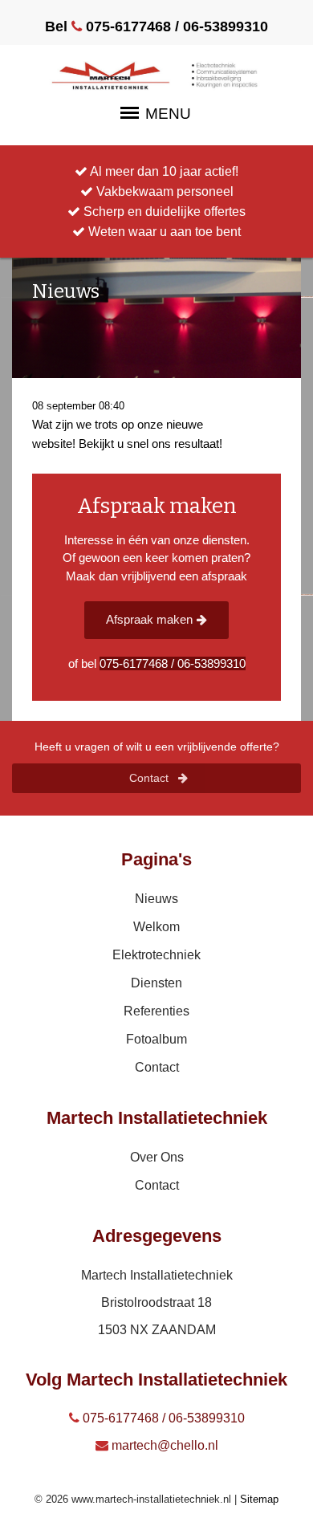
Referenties (156, 1011)
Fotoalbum (156, 1039)
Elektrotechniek (156, 955)
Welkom (156, 927)
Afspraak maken (149, 619)
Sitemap (259, 1499)
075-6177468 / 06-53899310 (162, 1418)
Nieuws (156, 898)
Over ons (157, 1157)
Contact (150, 777)
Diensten (156, 983)
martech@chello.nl (163, 1445)
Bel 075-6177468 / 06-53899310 (156, 26)
